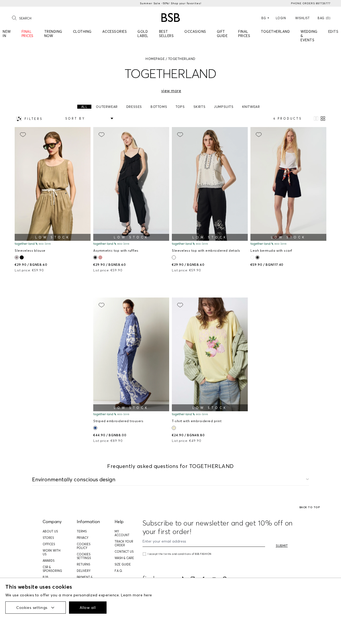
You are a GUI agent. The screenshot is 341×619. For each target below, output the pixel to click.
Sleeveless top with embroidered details (206, 251)
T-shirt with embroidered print (196, 421)
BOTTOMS (159, 107)
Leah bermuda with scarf (271, 251)
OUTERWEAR (106, 107)
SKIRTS (199, 107)
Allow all (88, 607)
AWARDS (48, 561)
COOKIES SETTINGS (84, 556)
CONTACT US (124, 551)
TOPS (180, 107)
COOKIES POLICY (83, 546)
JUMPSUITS (223, 107)
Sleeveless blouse (30, 251)
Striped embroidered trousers (118, 421)
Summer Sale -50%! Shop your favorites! (170, 3)
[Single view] (316, 118)
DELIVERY (84, 571)
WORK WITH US (51, 552)
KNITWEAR (251, 107)
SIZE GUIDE (123, 564)
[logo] (170, 17)
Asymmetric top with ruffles (116, 251)
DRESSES (134, 107)
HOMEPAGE (155, 59)
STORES (48, 538)
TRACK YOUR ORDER (124, 543)
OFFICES (49, 544)
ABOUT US (50, 531)
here (148, 595)
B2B (45, 577)
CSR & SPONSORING (52, 569)
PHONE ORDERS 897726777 (310, 3)
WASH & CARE (124, 558)
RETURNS (83, 564)
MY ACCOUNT (122, 533)
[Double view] (323, 118)
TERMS (82, 531)
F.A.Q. (119, 571)
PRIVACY (82, 538)
